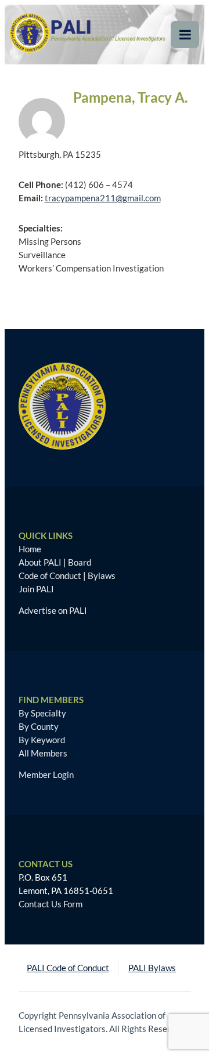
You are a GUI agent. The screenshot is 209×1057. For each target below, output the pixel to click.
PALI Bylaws (152, 967)
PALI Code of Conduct (68, 967)
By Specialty (42, 713)
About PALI (40, 562)
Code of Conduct (50, 575)
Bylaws (102, 575)
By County (39, 726)
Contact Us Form (50, 904)
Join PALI (36, 589)
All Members (43, 753)
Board (79, 562)
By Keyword (42, 739)
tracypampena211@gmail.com (103, 198)
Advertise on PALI (53, 610)
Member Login (46, 774)
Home (30, 549)
